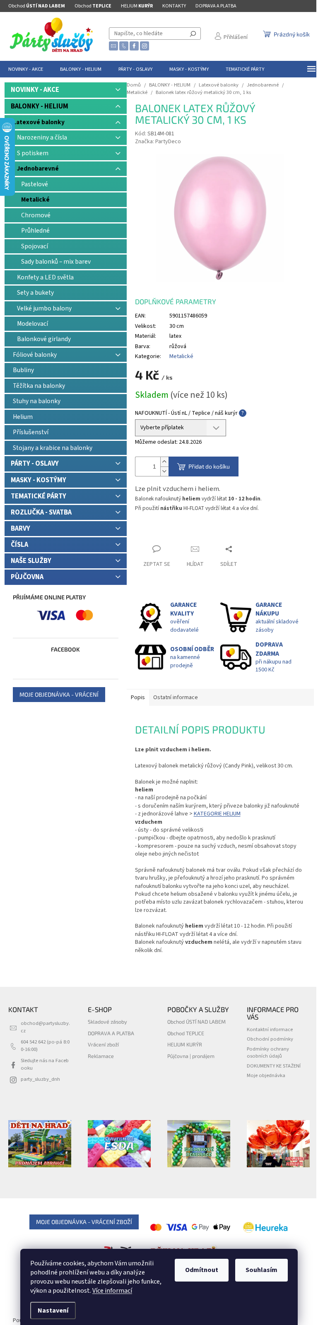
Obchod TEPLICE (185, 1033)
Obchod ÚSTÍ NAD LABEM (196, 1021)
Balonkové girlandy (44, 339)
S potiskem (32, 153)
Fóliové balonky (35, 354)
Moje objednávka (266, 1075)
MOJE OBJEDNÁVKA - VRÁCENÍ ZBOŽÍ (84, 1221)
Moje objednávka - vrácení (59, 694)
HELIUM (137, 6)
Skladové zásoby (107, 1021)
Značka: (158, 141)
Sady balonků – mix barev (56, 261)
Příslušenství (30, 432)
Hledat (193, 33)
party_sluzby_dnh (40, 1079)
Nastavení (53, 1310)
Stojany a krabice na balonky (52, 447)
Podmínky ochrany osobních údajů (268, 1052)
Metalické (35, 199)
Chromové (36, 215)
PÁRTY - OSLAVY (35, 464)
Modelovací (32, 323)
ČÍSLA (19, 545)
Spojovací (34, 246)
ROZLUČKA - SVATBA (41, 512)
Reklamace (101, 1056)
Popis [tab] (138, 697)
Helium (23, 416)
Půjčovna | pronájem (190, 1056)
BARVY (20, 529)
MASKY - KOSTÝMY (38, 480)
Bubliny (23, 370)
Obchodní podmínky (270, 1039)
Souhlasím (261, 1270)
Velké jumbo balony (44, 308)
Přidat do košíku (209, 466)
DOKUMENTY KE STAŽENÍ (274, 1066)
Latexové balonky (39, 122)
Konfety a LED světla (45, 277)
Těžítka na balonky (39, 385)
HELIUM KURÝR (184, 1044)
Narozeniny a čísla (42, 137)
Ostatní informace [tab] (175, 697)
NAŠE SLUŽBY (31, 561)
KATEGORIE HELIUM (217, 814)
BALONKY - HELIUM (39, 106)
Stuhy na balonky (36, 401)
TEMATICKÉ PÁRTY (38, 496)
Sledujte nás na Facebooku (45, 1064)
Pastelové (34, 184)
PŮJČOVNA (27, 577)
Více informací (112, 1290)
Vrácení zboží (103, 1044)
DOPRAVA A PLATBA (215, 6)
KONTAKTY (174, 6)
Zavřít (150, 533)
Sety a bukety (35, 292)
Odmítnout (201, 1270)
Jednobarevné (38, 168)
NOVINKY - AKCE (35, 90)
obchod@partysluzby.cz (45, 1027)
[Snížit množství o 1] (164, 471)
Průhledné (35, 230)
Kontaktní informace (270, 1029)
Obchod (36, 6)
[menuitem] (25, 69)
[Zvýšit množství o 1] (164, 462)
